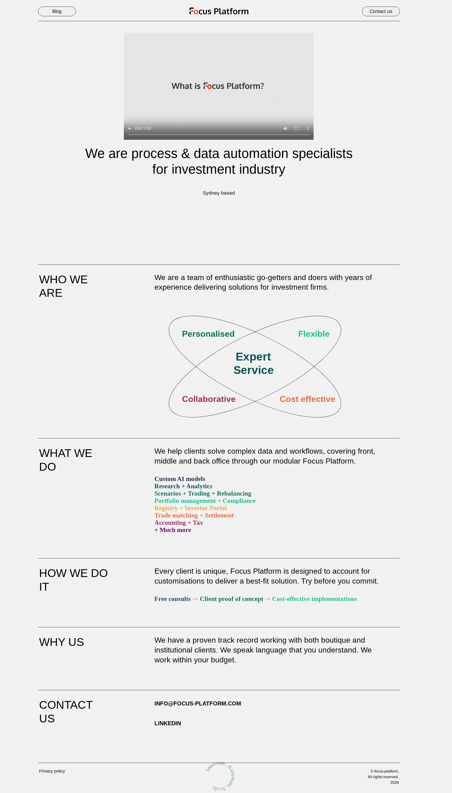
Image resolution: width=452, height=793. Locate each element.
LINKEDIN (167, 723)
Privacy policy (52, 771)
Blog (56, 11)
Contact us (381, 11)
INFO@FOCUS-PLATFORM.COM (197, 703)
